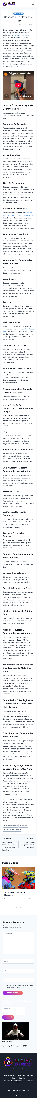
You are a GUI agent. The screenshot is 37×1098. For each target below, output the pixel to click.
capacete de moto (21, 35)
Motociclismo (18, 13)
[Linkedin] (20, 1095)
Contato (22, 1078)
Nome (6, 961)
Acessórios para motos (11, 826)
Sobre (14, 1078)
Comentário (8, 934)
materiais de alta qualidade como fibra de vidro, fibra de (18, 215)
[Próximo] (32, 887)
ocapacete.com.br (12, 25)
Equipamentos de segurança (12, 830)
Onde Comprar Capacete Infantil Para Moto (28, 843)
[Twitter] (16, 1095)
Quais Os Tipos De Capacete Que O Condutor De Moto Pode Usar (8, 844)
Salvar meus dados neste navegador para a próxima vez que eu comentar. (19, 986)
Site (5, 980)
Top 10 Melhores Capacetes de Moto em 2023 (18, 1082)
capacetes (23, 826)
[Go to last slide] (5, 887)
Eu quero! (8, 1017)
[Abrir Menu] (33, 4)
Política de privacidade (25, 1075)
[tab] (14, 907)
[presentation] (18, 878)
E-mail (7, 971)
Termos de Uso (9, 1075)
